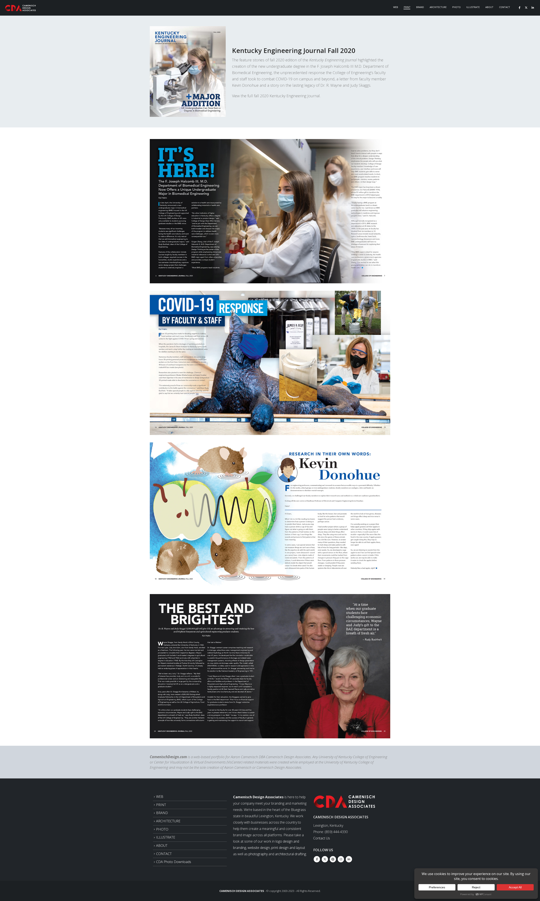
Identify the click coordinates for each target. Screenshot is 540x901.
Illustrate (473, 7)
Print (407, 7)
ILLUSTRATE (165, 837)
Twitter (325, 859)
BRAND (162, 812)
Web (395, 7)
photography (258, 854)
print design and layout (288, 847)
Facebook (317, 859)
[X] (526, 7)
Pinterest (333, 859)
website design (259, 847)
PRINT (161, 804)
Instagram (341, 859)
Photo (456, 7)
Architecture (438, 7)
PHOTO (162, 829)
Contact (504, 7)
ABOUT (161, 845)
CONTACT (164, 853)
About (489, 7)
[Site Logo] (20, 7)
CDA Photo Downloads (173, 861)
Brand (420, 7)
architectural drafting (290, 854)
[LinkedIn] (532, 7)
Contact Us (321, 838)
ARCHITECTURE (168, 821)
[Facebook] (519, 7)
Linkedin (349, 859)
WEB (159, 796)
